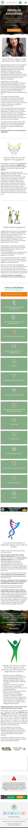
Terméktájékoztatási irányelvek (15, 789)
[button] (25, 2)
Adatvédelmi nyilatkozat (14, 816)
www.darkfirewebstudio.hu (14, 825)
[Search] (20, 2)
